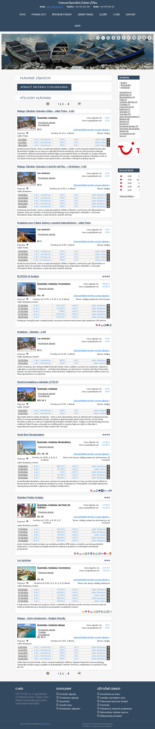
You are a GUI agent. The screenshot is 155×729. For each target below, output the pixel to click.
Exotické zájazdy (67, 694)
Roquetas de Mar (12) (128, 126)
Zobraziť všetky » (126, 196)
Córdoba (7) (124, 104)
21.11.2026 (22, 142)
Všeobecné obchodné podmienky (97, 723)
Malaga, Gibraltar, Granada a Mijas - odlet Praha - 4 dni (45, 111)
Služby (103, 14)
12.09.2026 (23, 195)
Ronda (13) (124, 124)
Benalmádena (64, 442)
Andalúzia (52, 117)
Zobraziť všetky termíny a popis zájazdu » (92, 129)
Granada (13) (125, 114)
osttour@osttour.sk (54, 6)
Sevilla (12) (124, 131)
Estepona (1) (124, 109)
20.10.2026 (23, 363)
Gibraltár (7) (124, 111)
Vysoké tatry (65, 705)
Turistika (42, 632)
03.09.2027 (23, 659)
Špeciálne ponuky (62, 14)
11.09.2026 (22, 647)
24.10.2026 (23, 260)
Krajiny (124, 82)
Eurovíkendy (43, 125)
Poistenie (104, 705)
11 (149, 38)
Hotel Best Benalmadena (30, 434)
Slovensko (64, 701)
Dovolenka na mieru (110, 694)
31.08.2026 (23, 466)
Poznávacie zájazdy (46, 122)
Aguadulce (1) (125, 92)
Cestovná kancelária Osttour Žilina (77, 3)
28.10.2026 (23, 203)
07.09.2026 (23, 592)
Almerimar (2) (125, 94)
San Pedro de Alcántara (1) (131, 128)
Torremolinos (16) (127, 133)
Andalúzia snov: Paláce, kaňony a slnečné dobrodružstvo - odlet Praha (54, 222)
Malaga (61, 625)
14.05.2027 (23, 656)
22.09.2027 (23, 413)
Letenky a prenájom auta (112, 697)
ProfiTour (45, 723)
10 (144, 38)
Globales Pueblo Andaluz (30, 497)
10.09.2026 (23, 475)
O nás (116, 14)
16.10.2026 (22, 650)
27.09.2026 (23, 305)
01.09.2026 (23, 472)
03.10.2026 (23, 200)
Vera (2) (122, 136)
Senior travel (85, 14)
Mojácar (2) (124, 121)
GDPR (77, 26)
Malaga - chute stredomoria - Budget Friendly (41, 618)
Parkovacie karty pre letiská (114, 701)
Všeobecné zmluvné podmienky (116, 708)
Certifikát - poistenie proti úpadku (97, 726)
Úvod (23, 14)
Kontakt (131, 14)
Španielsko (42, 117)
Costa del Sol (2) (126, 107)
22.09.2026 (23, 360)
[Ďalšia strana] (79, 103)
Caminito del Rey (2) (128, 102)
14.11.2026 (22, 139)
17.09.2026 (23, 529)
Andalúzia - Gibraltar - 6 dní (31, 331)
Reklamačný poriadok (111, 715)
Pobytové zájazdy (46, 288)
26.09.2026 (23, 198)
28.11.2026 (22, 145)
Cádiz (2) (123, 99)
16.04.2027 (23, 653)
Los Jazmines (24, 560)
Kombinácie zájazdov (69, 708)
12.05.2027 (22, 410)
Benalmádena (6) (127, 97)
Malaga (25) (124, 119)
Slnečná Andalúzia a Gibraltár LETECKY (37, 382)
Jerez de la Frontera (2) (129, 116)
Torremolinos (64, 283)
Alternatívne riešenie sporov (114, 712)
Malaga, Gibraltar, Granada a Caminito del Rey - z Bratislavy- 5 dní (51, 166)
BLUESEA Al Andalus (28, 276)
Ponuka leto (39, 14)
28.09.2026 (23, 317)
